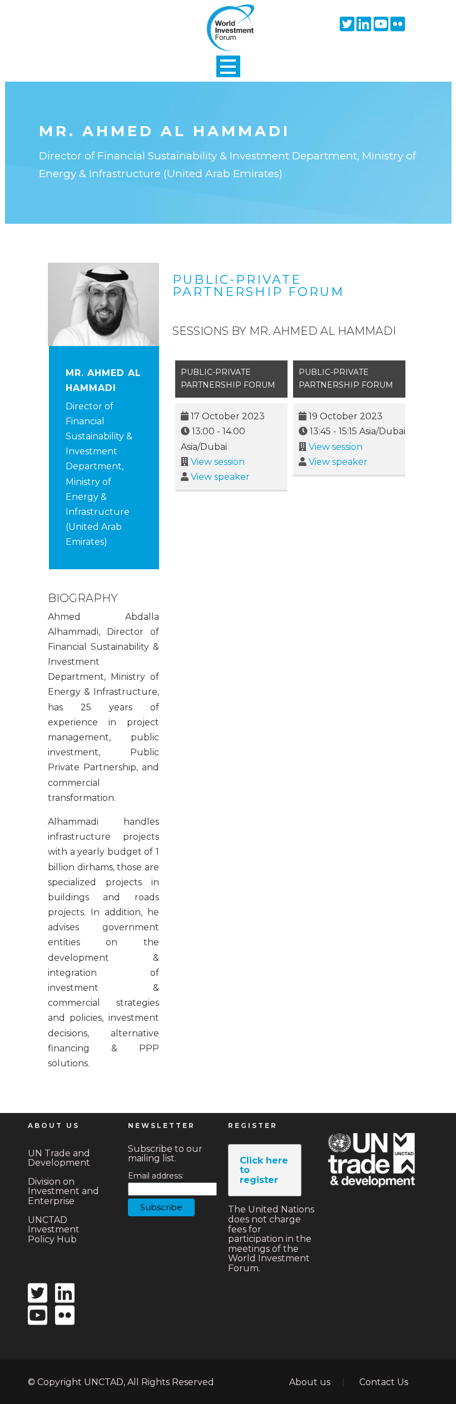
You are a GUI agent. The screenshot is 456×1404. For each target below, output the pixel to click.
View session (218, 462)
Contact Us (383, 1382)
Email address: (156, 1176)
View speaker (220, 477)
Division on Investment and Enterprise (63, 1191)
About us (309, 1382)
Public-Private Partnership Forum (258, 285)
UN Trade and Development (59, 1158)
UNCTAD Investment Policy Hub (54, 1230)
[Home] (228, 18)
